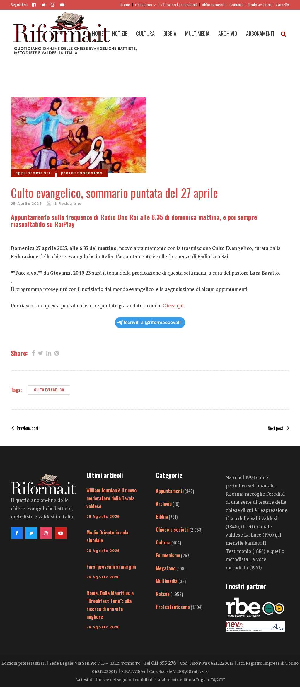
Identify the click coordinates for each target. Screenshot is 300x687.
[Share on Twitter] (40, 352)
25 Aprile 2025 (26, 203)
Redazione (70, 203)
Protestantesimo (173, 606)
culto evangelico (49, 389)
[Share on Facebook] (33, 352)
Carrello (282, 5)
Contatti (236, 5)
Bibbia (162, 516)
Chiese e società (172, 529)
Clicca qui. (174, 306)
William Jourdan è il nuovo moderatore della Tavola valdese (111, 498)
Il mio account (259, 5)
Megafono (165, 568)
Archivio (164, 503)
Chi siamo (143, 5)
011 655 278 (163, 663)
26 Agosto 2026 (103, 516)
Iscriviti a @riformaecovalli (153, 322)
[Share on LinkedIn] (48, 352)
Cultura (163, 542)
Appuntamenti (170, 490)
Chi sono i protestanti (179, 5)
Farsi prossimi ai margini (111, 566)
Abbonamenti (213, 5)
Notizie (163, 593)
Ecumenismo (168, 555)
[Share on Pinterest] (56, 352)
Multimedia (167, 581)
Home (125, 5)
